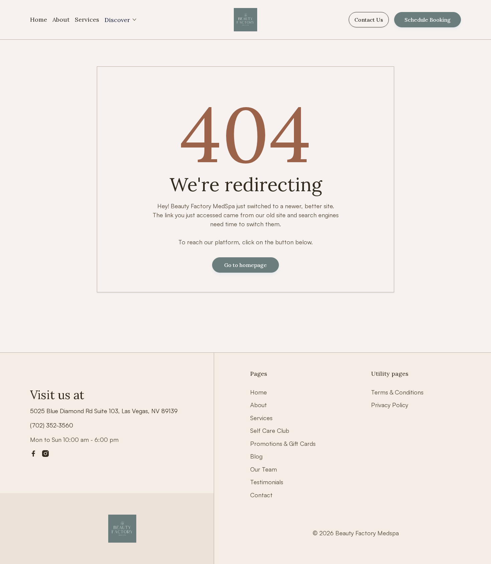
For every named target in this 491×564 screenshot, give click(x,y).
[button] (121, 19)
